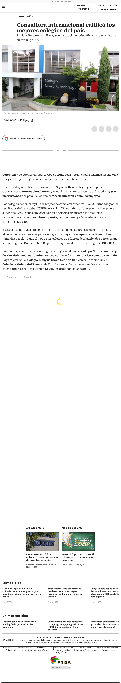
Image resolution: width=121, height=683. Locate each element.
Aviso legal (11, 650)
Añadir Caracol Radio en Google (26, 138)
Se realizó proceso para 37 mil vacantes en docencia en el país (78, 557)
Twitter (101, 129)
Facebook (94, 129)
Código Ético (60, 652)
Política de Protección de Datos (34, 650)
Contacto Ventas (24, 648)
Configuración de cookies (85, 650)
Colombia (28, 277)
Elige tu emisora (107, 9)
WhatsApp (116, 129)
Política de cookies (61, 650)
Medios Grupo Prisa (60, 667)
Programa (83, 8)
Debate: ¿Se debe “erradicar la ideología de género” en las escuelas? (19, 624)
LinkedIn (109, 129)
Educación (26, 16)
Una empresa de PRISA (60, 660)
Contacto (7, 648)
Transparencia (108, 650)
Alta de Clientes (84, 648)
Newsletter (41, 648)
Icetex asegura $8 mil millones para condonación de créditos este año (42, 557)
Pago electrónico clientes (61, 648)
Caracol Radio (14, 7)
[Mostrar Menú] (3, 7)
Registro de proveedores (107, 648)
